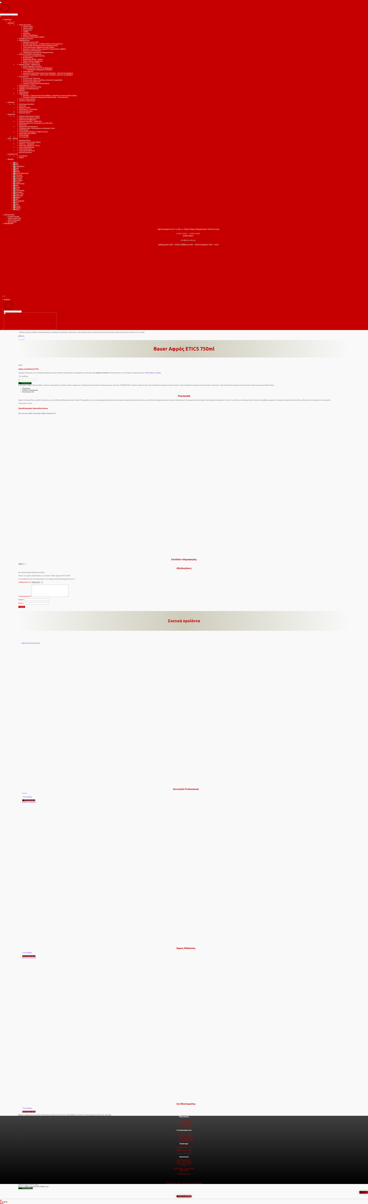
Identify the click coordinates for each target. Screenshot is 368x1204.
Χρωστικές (23, 125)
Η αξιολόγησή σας (25, 596)
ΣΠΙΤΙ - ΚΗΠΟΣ (13, 138)
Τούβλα (25, 32)
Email (20, 603)
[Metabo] (16, 197)
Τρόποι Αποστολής (14, 218)
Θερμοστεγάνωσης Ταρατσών (64, 332)
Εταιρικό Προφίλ (13, 216)
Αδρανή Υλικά (28, 26)
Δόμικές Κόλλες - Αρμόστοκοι (29, 64)
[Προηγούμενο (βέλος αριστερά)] (1, 1203)
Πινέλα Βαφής (24, 135)
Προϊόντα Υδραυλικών (27, 101)
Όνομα (21, 599)
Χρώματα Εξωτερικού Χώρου (29, 116)
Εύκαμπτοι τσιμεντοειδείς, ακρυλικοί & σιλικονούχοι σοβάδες (44, 49)
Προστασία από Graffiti (27, 133)
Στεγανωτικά (23, 76)
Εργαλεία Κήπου (24, 113)
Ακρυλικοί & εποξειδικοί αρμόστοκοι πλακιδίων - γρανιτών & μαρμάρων (48, 73)
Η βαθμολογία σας (25, 582)
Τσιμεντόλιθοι (28, 28)
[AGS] (15, 163)
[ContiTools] (18, 177)
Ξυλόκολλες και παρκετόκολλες (34, 56)
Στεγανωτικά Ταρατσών (31, 78)
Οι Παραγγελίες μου (186, 1137)
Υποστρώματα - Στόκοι (27, 85)
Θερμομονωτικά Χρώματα (32, 51)
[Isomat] (16, 187)
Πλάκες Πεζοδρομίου (30, 35)
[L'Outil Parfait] (18, 190)
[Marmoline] (17, 192)
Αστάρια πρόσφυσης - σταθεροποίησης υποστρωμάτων (43, 44)
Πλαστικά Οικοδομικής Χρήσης (34, 37)
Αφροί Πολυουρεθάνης (35, 385)
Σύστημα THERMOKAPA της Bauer (125, 385)
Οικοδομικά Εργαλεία (26, 104)
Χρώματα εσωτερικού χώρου (29, 118)
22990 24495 (194, 234)
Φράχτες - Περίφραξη (26, 144)
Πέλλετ (21, 157)
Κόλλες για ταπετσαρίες (31, 63)
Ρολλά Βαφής (24, 130)
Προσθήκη (26, 383)
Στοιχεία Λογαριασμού (186, 1135)
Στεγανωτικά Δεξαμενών (31, 82)
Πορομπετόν (27, 30)
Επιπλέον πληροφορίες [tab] (30, 390)
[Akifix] (16, 165)
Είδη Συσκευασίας (25, 149)
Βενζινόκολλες (28, 57)
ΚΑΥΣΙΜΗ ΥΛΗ (13, 154)
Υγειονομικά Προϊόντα (27, 151)
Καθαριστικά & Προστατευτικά (30, 87)
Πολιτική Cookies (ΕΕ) (185, 1140)
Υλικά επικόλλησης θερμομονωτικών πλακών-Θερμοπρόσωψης (242, 385)
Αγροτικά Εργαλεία (25, 111)
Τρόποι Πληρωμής (14, 220)
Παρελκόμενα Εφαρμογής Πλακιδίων (39, 70)
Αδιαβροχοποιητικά (26, 38)
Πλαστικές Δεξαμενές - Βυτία (29, 145)
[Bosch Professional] (20, 173)
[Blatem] (16, 171)
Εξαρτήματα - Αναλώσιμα (28, 109)
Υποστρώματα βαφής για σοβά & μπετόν (33, 132)
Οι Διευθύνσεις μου (186, 1139)
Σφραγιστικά (23, 94)
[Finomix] (16, 182)
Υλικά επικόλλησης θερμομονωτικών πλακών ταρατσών (99, 332)
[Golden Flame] (18, 184)
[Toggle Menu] (1, 1)
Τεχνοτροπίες (24, 137)
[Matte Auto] (18, 196)
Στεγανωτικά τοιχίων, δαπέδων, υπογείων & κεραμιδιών (42, 80)
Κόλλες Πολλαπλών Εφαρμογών (30, 54)
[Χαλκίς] (16, 209)
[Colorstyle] (17, 175)
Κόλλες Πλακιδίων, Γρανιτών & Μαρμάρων (38, 68)
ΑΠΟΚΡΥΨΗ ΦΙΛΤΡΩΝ (184, 1196)
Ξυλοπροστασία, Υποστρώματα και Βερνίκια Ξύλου (37, 128)
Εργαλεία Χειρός (25, 107)
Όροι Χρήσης (12, 222)
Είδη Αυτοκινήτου (25, 152)
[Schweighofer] (18, 201)
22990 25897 (181, 234)
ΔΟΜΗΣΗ (11, 23)
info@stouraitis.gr (188, 240)
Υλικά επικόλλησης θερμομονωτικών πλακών (38, 47)
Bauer (159, 373)
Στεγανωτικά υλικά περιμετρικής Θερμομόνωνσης (40, 45)
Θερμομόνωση (24, 40)
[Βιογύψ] (16, 206)
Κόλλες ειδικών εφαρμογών (32, 61)
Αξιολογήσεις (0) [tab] (28, 392)
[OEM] (15, 199)
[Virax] (16, 202)
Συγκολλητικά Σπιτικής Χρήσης (30, 142)
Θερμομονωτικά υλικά (31, 42)
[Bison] (16, 170)
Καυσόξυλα (23, 156)
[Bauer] (16, 168)
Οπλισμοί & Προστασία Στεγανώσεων (36, 83)
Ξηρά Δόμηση (24, 92)
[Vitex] (15, 204)
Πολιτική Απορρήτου (186, 1123)
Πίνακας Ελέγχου (186, 1133)
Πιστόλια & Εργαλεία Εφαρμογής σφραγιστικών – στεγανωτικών (45, 97)
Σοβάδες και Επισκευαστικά (29, 88)
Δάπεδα (22, 90)
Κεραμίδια (26, 33)
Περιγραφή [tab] (26, 388)
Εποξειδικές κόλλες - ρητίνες (33, 59)
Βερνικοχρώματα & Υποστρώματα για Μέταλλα (36, 123)
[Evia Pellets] (18, 180)
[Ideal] (15, 185)
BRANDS (11, 159)
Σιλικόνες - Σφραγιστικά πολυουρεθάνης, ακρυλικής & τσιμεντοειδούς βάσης (50, 95)
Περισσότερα (28, 956)
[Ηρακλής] (17, 208)
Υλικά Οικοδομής (25, 25)
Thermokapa (149, 373)
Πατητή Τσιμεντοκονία (27, 99)
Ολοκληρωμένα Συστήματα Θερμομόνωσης (97, 385)
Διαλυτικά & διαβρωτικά (27, 120)
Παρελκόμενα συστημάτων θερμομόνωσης (38, 52)
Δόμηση (34, 332)
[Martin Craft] (18, 194)
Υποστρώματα (28, 71)
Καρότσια (22, 106)
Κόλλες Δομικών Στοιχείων (32, 66)
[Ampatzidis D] (18, 166)
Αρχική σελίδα (24, 332)
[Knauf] (16, 189)
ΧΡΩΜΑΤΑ (11, 114)
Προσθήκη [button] (29, 800)
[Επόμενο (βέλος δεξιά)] (2, 1203)
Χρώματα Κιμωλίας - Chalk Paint (30, 121)
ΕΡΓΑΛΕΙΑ (11, 102)
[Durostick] (17, 178)
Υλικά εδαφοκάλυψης (26, 147)
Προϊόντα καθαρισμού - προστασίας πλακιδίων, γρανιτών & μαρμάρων (48, 75)
